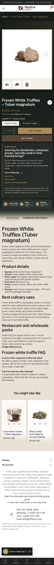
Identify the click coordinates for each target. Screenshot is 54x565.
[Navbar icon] (3, 8)
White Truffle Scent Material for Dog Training (37, 434)
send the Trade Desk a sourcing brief (28, 502)
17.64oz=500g (11, 124)
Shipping (6, 114)
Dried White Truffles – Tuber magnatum (13, 432)
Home (4, 16)
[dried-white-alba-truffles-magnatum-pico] (14, 424)
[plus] (13, 131)
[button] (50, 8)
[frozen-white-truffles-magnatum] (49, 102)
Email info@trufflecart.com (29, 519)
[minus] (5, 131)
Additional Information (35, 217)
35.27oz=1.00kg (31, 124)
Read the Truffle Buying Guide (16, 182)
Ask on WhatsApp (13, 172)
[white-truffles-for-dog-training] (40, 424)
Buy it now (27, 138)
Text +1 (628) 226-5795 (28, 516)
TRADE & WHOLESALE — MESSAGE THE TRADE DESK (27, 2)
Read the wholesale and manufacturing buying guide (27, 498)
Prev (7, 54)
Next (46, 54)
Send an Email (10, 179)
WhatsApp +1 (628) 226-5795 (31, 512)
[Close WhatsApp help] (30, 551)
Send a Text (9, 176)
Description (12, 217)
